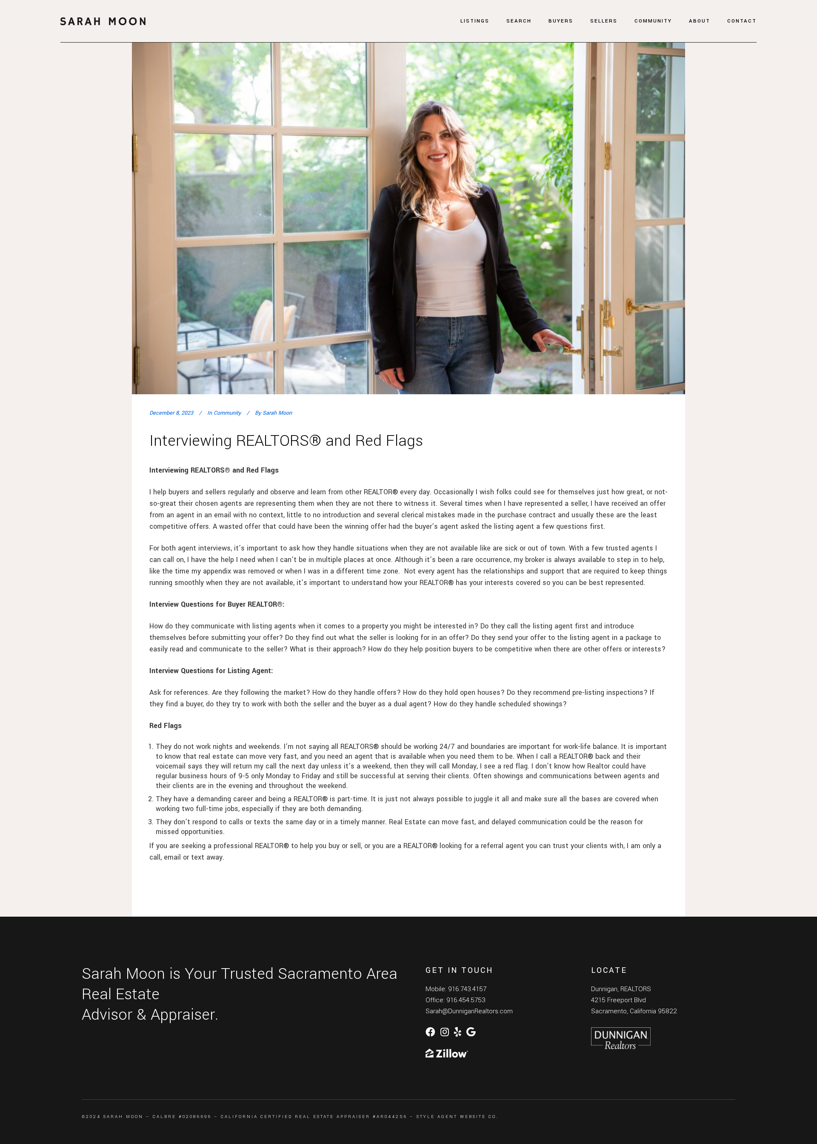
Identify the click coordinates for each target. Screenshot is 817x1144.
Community (227, 413)
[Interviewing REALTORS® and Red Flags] (408, 210)
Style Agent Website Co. (457, 1117)
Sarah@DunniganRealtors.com (469, 1011)
